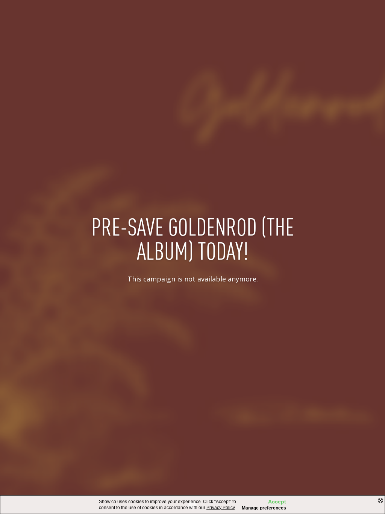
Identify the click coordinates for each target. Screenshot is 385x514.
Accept (277, 502)
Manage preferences (264, 508)
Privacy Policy (220, 507)
